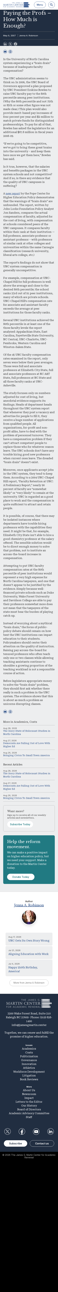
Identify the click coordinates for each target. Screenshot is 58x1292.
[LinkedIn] (5, 44)
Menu (40, 4)
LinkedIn (50, 1131)
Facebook (21, 1131)
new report (13, 193)
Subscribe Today (20, 824)
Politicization (29, 1056)
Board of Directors (29, 1109)
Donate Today (20, 876)
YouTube (36, 1131)
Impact (29, 1097)
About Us (29, 1090)
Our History (29, 1105)
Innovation (29, 1064)
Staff (29, 1117)
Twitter (7, 1131)
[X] (10, 44)
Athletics (29, 1067)
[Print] (10, 52)
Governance (29, 1060)
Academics (21, 721)
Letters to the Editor (29, 1101)
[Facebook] (15, 44)
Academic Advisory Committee (29, 1113)
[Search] (51, 5)
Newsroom (29, 1094)
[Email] (5, 52)
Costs (33, 721)
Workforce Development (29, 1071)
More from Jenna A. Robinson (29, 982)
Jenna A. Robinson (28, 35)
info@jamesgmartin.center (29, 1025)
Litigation (29, 1075)
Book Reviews (29, 1079)
